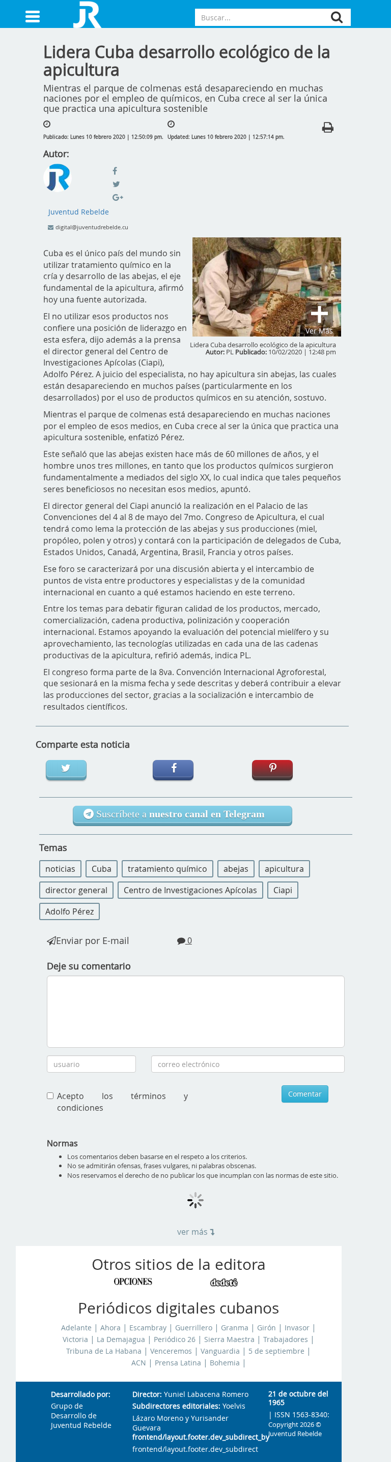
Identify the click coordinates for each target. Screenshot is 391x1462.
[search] (337, 17)
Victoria (75, 1339)
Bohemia (225, 1362)
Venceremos (171, 1351)
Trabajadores (285, 1339)
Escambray (147, 1327)
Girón (266, 1327)
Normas (62, 1143)
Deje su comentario (89, 966)
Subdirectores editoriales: (176, 1406)
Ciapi (282, 890)
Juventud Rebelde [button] (78, 212)
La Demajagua (121, 1339)
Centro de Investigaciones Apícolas (190, 890)
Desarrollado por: (80, 1394)
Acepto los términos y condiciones (122, 1101)
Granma (234, 1327)
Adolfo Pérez (69, 911)
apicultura (284, 868)
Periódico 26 (175, 1339)
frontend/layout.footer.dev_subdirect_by (192, 1437)
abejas (236, 868)
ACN (138, 1362)
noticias (60, 868)
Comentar (305, 1094)
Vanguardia (220, 1351)
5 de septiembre (276, 1351)
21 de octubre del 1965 (298, 1399)
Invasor (297, 1327)
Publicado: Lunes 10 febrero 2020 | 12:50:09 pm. (103, 137)
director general (76, 890)
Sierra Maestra (229, 1339)
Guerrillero (193, 1327)
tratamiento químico (167, 868)
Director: (147, 1394)
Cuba (101, 868)
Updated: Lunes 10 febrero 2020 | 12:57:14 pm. (226, 137)
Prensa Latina (178, 1362)
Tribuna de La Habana (104, 1351)
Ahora (110, 1327)
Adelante (76, 1327)
